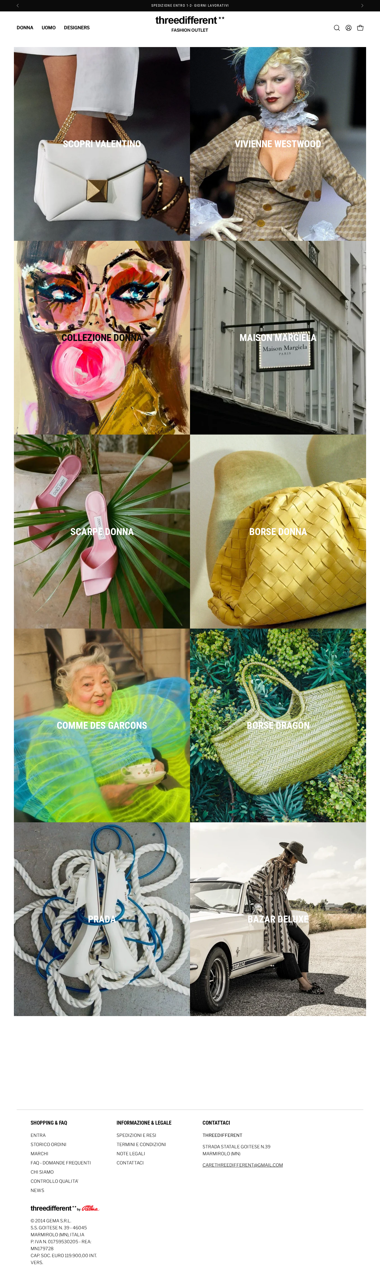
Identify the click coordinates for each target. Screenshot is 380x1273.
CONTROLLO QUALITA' (54, 1181)
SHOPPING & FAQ (49, 1123)
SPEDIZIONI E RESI (136, 1135)
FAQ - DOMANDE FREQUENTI (61, 1163)
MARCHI (39, 1153)
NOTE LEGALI (131, 1153)
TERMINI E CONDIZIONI (141, 1144)
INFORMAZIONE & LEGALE (144, 1123)
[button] (337, 28)
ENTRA (38, 1135)
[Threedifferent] (190, 28)
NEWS (37, 1190)
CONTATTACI (130, 1163)
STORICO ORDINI (48, 1144)
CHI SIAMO (42, 1172)
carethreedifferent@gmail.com (243, 1165)
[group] (190, 5)
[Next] (362, 5)
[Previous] (17, 5)
